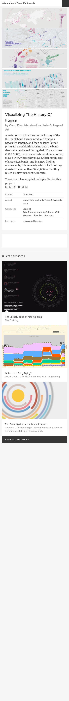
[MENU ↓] (65, 3)
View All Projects (15, 439)
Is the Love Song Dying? (18, 373)
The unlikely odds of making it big (23, 316)
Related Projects (13, 256)
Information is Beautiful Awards (18, 3)
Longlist (27, 208)
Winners (27, 215)
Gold (57, 212)
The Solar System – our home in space (26, 424)
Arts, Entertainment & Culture (38, 212)
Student (48, 215)
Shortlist (38, 215)
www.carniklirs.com (32, 221)
